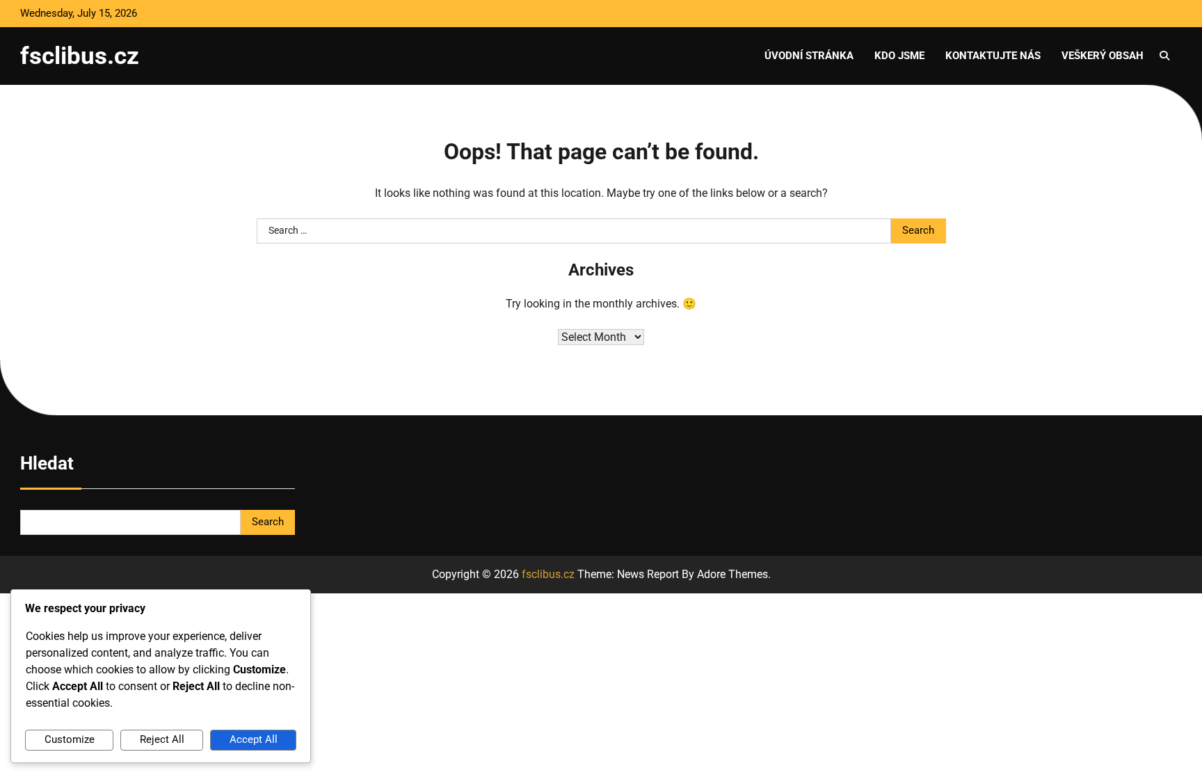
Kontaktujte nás (993, 55)
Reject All (162, 739)
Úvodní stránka (809, 55)
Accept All (254, 739)
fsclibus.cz (79, 55)
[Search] (1164, 55)
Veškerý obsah (1102, 55)
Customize (70, 739)
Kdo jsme (899, 55)
